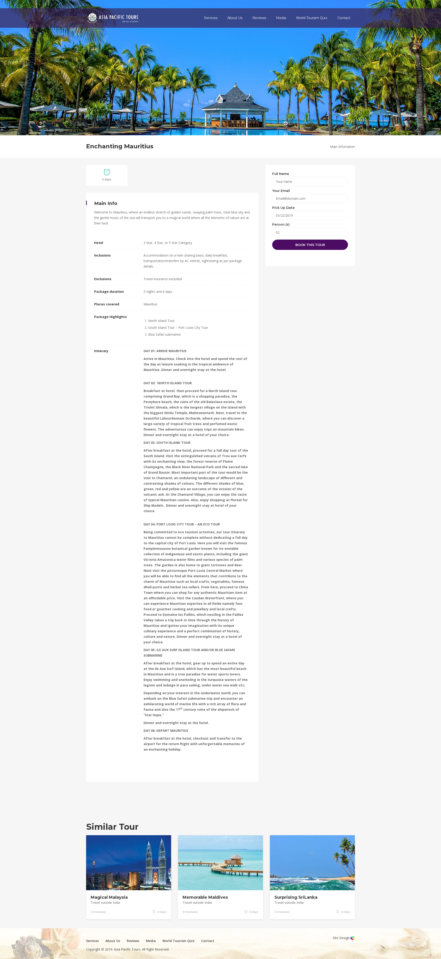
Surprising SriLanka (295, 897)
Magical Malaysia (109, 897)
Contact (343, 18)
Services (210, 18)
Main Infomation (342, 146)
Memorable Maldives (205, 897)
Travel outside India (105, 902)
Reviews (259, 18)
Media (281, 18)
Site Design (342, 938)
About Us (234, 18)
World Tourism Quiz (311, 18)
